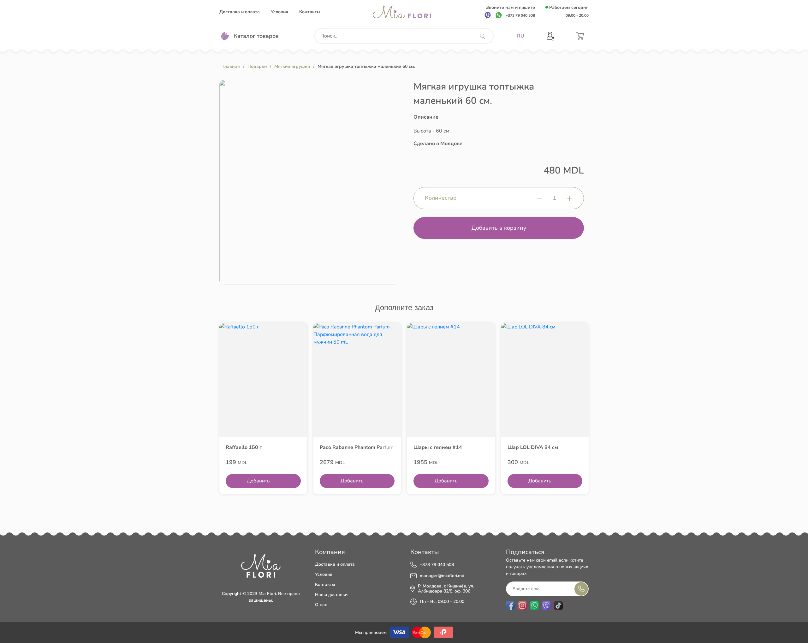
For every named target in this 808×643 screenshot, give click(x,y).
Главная (231, 66)
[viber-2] (546, 605)
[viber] (488, 15)
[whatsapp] (498, 15)
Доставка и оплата (239, 12)
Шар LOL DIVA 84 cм (533, 447)
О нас (321, 605)
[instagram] (522, 605)
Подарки (257, 66)
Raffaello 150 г (244, 447)
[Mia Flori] (402, 12)
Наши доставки (331, 595)
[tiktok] (558, 605)
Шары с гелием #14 (437, 447)
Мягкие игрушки (292, 66)
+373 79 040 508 (437, 564)
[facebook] (510, 605)
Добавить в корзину (499, 228)
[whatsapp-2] (534, 605)
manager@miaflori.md (442, 575)
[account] (550, 36)
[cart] (580, 36)
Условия (279, 12)
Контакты (309, 12)
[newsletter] (581, 589)
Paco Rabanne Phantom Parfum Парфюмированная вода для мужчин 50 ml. (357, 447)
